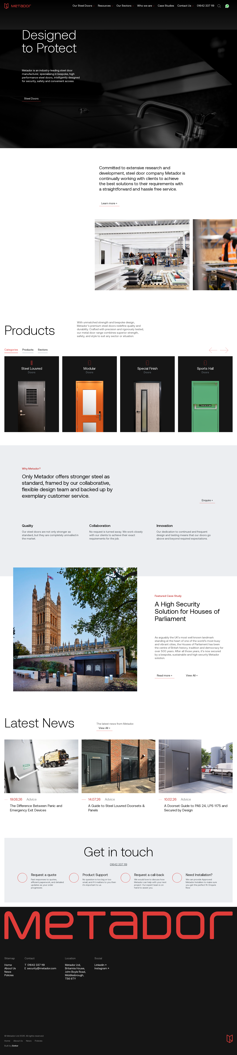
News (7, 972)
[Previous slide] (213, 350)
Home (8, 965)
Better (15, 1046)
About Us (10, 968)
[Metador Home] (17, 6)
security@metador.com (40, 968)
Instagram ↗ (101, 968)
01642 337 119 (118, 864)
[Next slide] (224, 350)
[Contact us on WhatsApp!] (227, 6)
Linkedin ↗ (100, 965)
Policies (9, 975)
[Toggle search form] (220, 6)
